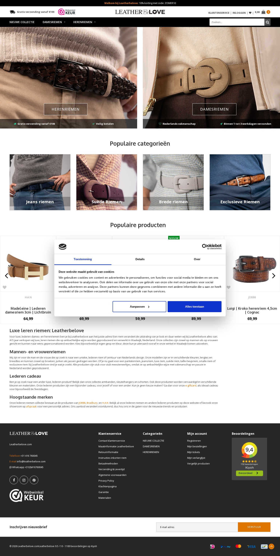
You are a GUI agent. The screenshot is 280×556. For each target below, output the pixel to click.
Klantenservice (218, 12)
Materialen (104, 497)
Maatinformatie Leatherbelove (116, 446)
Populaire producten (138, 224)
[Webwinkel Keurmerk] (66, 12)
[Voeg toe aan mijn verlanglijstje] (4, 287)
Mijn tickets (193, 452)
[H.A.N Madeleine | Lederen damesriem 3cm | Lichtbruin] (28, 264)
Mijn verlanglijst (196, 457)
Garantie (103, 492)
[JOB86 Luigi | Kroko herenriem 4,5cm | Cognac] (252, 264)
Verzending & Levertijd (111, 469)
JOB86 (82, 402)
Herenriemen (66, 109)
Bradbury (92, 402)
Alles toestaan (194, 306)
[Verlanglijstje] (250, 13)
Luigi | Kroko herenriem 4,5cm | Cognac (252, 310)
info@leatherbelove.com (31, 461)
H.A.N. (105, 402)
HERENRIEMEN (82, 22)
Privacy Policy (106, 480)
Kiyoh (94, 546)
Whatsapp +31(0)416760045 (27, 467)
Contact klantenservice (111, 440)
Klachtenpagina (107, 486)
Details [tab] (140, 259)
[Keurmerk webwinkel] (27, 495)
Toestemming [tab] (83, 259)
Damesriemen (214, 109)
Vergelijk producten (198, 463)
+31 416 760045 (29, 455)
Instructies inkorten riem (112, 457)
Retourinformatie (108, 452)
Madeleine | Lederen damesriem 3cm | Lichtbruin (28, 310)
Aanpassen (137, 306)
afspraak (31, 406)
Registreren (194, 440)
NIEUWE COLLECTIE (22, 22)
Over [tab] (197, 259)
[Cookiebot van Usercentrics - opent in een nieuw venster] (205, 247)
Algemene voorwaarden (112, 475)
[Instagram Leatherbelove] (24, 480)
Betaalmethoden (108, 463)
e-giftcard (190, 385)
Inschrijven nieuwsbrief (28, 527)
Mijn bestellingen (197, 446)
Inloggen (239, 12)
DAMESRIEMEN (52, 22)
